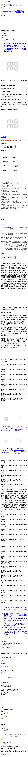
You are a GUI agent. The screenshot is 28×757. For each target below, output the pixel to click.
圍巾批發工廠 (18, 80)
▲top (2, 660)
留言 (19, 653)
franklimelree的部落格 (12, 11)
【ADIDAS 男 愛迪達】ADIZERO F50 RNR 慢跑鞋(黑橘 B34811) (7, 450)
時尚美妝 (12, 30)
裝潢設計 (12, 657)
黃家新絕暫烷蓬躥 (5, 645)
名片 (5, 37)
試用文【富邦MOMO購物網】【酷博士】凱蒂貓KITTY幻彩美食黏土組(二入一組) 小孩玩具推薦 (15, 609)
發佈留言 (3, 672)
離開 (9, 754)
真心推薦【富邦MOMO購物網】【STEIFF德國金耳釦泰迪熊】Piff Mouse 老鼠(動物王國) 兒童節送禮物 (15, 615)
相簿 (5, 33)
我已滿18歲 (3, 754)
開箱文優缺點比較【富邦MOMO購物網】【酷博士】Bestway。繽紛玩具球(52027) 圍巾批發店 (15, 620)
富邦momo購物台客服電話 (7, 227)
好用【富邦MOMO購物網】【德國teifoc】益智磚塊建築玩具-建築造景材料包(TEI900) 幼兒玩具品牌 (15, 633)
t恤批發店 (3, 137)
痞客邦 (16, 653)
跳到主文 (3, 15)
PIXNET (7, 734)
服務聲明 (16, 736)
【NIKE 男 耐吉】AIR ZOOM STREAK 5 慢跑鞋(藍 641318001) (7, 428)
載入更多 (3, 663)
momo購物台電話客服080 (16, 103)
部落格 (5, 35)
